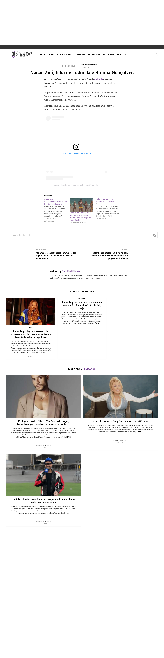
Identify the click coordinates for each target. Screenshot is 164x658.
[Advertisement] (43, 5)
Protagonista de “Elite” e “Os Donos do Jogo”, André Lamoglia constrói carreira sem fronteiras (44, 423)
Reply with (154, 235)
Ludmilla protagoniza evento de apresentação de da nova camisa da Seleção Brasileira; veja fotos (31, 334)
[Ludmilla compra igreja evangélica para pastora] (109, 209)
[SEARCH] (156, 54)
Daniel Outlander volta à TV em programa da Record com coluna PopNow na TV (43, 501)
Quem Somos (136, 47)
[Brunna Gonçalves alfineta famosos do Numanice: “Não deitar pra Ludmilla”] (57, 210)
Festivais (80, 54)
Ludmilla (98, 79)
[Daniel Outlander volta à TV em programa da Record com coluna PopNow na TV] (43, 475)
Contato (146, 47)
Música (52, 54)
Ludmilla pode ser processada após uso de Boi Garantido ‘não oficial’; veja (82, 305)
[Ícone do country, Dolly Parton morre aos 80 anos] (120, 396)
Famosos (121, 54)
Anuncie (153, 47)
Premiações (94, 54)
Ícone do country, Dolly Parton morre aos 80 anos (120, 421)
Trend (43, 54)
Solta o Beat (66, 54)
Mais (46, 352)
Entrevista (109, 54)
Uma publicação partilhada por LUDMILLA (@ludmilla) (76, 185)
